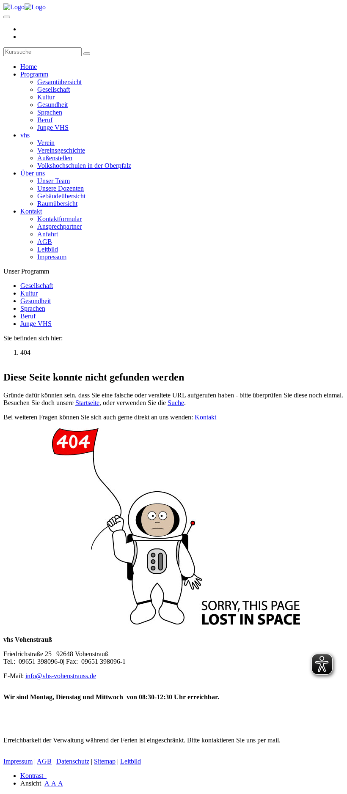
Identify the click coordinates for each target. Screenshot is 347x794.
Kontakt (31, 211)
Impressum (51, 256)
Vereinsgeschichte (61, 150)
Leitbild (47, 249)
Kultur (46, 97)
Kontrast (33, 775)
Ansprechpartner (59, 226)
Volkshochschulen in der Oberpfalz (84, 165)
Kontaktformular (59, 218)
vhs (25, 135)
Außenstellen (54, 158)
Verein (46, 142)
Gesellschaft (53, 89)
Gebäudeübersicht (61, 196)
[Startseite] (24, 7)
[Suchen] (86, 53)
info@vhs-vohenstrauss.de (60, 675)
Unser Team (53, 180)
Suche (176, 402)
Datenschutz (72, 761)
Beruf (44, 119)
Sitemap (105, 761)
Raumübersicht (57, 203)
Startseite (87, 402)
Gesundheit (52, 104)
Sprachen (49, 112)
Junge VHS (53, 127)
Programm (34, 74)
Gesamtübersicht (59, 81)
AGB (44, 241)
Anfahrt (47, 234)
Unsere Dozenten (60, 188)
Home (28, 66)
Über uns (32, 173)
